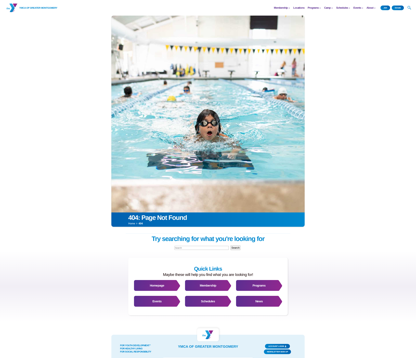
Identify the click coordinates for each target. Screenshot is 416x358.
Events (357, 7)
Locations (298, 7)
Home (131, 223)
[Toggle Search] (409, 8)
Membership (281, 7)
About (369, 7)
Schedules (342, 7)
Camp (327, 7)
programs (313, 7)
